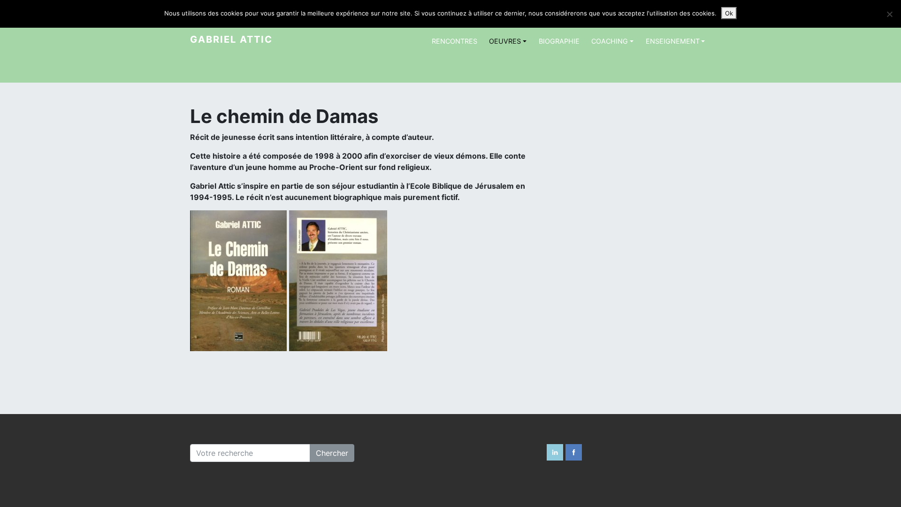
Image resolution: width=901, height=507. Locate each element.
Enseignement (673, 41)
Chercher (332, 453)
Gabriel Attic (231, 39)
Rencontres (454, 41)
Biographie (559, 41)
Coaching (609, 41)
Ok (729, 13)
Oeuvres (505, 41)
